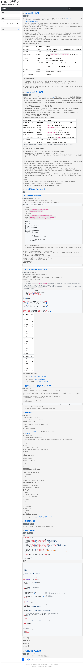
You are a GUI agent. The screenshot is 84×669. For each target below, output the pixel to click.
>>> (18, 29)
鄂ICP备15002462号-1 (43, 664)
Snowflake (27, 433)
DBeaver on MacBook (32, 196)
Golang (24, 533)
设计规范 (27, 523)
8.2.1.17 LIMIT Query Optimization (38, 378)
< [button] (3, 21)
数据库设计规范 (30, 521)
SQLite (24, 15)
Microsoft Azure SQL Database (32, 432)
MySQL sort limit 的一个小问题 (36, 270)
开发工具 (27, 198)
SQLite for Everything (71, 18)
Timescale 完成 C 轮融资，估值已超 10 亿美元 (41, 517)
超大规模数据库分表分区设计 (34, 189)
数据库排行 (28, 412)
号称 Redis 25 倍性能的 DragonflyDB (37, 386)
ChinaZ (51, 664)
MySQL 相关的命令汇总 (32, 651)
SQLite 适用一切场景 (32, 13)
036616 (50, 666)
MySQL (26, 272)
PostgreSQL (25, 94)
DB (27, 15)
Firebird (26, 453)
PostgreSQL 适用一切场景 (32, 21)
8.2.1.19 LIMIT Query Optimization (39, 376)
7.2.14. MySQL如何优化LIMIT (42, 381)
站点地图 (56, 664)
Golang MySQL (30, 530)
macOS (31, 198)
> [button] (17, 21)
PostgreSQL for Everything (44, 18)
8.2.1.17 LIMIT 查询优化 (40, 379)
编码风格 (31, 523)
